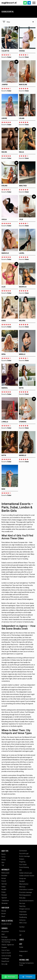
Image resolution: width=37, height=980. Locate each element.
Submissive (23, 914)
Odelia (4, 219)
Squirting (22, 906)
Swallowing (23, 917)
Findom (21, 859)
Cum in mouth (6, 953)
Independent (23, 951)
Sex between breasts (26, 900)
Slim (3, 862)
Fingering (22, 862)
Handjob (22, 881)
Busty (3, 854)
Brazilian (4, 875)
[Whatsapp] (25, 3)
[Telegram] (29, 3)
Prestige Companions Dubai (26, 964)
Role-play (22, 898)
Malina (4, 152)
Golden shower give (25, 873)
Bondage (4, 937)
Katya (21, 388)
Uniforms (22, 920)
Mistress (22, 887)
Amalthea (23, 186)
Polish (4, 892)
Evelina (4, 186)
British (4, 878)
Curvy (3, 857)
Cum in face (5, 950)
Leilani (21, 118)
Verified (21, 927)
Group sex (22, 878)
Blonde (4, 911)
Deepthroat (5, 961)
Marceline (23, 84)
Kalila (21, 152)
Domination (23, 851)
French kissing (24, 867)
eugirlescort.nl (9, 2)
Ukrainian (5, 903)
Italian (4, 887)
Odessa (22, 51)
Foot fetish (23, 864)
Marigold (5, 253)
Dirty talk (4, 964)
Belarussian (5, 873)
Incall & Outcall (6, 924)
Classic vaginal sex (8, 944)
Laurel (21, 253)
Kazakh (4, 889)
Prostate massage (25, 892)
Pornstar (22, 931)
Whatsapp (11, 977)
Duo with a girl (23, 853)
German (4, 884)
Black (3, 916)
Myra (3, 354)
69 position (5, 931)
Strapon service (24, 909)
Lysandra (22, 422)
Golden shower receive (26, 875)
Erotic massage (24, 856)
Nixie (3, 489)
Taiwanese (5, 900)
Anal (3, 934)
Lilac (4, 287)
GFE (20, 870)
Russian (4, 895)
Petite (4, 860)
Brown (4, 913)
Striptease (22, 912)
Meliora (22, 320)
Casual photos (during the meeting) (9, 941)
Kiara (4, 320)
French (4, 881)
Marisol (5, 388)
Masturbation (23, 884)
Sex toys (22, 903)
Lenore (4, 118)
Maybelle (22, 455)
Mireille (22, 354)
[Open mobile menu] (33, 3)
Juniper (5, 84)
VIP (20, 935)
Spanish (4, 898)
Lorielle (5, 422)
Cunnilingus (5, 958)
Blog (20, 955)
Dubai (21, 947)
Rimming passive (25, 895)
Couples (4, 947)
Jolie (21, 219)
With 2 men (23, 923)
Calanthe (5, 51)
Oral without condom (26, 889)
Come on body (6, 956)
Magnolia (22, 287)
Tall (3, 865)
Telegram (28, 977)
